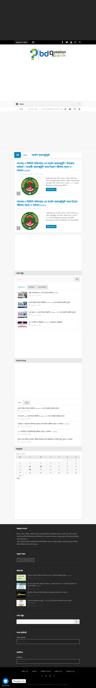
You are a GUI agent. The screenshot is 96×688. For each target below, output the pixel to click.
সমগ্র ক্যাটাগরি (21, 637)
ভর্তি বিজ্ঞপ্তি (31, 287)
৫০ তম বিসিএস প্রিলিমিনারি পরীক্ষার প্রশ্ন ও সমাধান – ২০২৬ (37, 431)
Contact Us (70, 671)
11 (30, 466)
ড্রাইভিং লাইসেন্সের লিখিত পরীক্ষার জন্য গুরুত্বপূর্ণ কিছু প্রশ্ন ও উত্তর (47, 592)
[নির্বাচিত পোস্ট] (65, 109)
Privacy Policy (46, 671)
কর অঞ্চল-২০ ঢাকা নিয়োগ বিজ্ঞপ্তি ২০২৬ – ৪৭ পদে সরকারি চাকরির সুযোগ (52, 312)
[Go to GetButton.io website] (5, 685)
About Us (58, 671)
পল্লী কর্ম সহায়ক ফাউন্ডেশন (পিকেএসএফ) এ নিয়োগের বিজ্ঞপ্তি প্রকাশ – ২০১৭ (50, 575)
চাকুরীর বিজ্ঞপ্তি (21, 287)
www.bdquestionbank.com (46, 684)
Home (25, 155)
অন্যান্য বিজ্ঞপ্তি (42, 287)
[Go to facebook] (6, 681)
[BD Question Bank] (48, 54)
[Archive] (70, 109)
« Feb (18, 478)
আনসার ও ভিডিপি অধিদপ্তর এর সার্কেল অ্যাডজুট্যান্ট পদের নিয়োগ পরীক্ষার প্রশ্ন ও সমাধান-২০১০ (47, 203)
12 (41, 466)
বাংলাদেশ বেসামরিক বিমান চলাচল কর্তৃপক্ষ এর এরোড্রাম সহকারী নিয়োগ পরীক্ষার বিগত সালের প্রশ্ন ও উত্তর (54, 109)
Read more (50, 189)
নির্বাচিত (19, 403)
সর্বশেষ (26, 403)
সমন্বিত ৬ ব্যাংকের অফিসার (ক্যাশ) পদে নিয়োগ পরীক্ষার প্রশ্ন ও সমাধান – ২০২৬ (43, 424)
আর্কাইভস (19, 657)
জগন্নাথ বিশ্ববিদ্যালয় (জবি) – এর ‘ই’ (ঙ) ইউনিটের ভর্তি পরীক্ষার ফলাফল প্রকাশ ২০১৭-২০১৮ (50, 602)
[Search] (74, 109)
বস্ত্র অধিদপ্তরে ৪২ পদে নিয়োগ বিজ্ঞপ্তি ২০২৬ (43, 293)
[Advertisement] (55, 21)
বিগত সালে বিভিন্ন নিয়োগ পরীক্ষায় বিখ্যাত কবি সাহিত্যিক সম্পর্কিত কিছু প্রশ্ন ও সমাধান (45, 439)
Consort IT (66, 684)
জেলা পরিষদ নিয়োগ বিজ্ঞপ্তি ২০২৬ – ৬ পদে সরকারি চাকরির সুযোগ (49, 302)
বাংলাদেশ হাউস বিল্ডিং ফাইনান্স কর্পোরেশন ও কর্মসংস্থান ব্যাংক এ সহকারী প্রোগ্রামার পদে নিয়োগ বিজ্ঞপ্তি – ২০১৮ (52, 585)
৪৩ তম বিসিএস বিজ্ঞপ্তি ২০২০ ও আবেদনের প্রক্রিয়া (45, 322)
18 (30, 469)
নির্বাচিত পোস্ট (25, 671)
